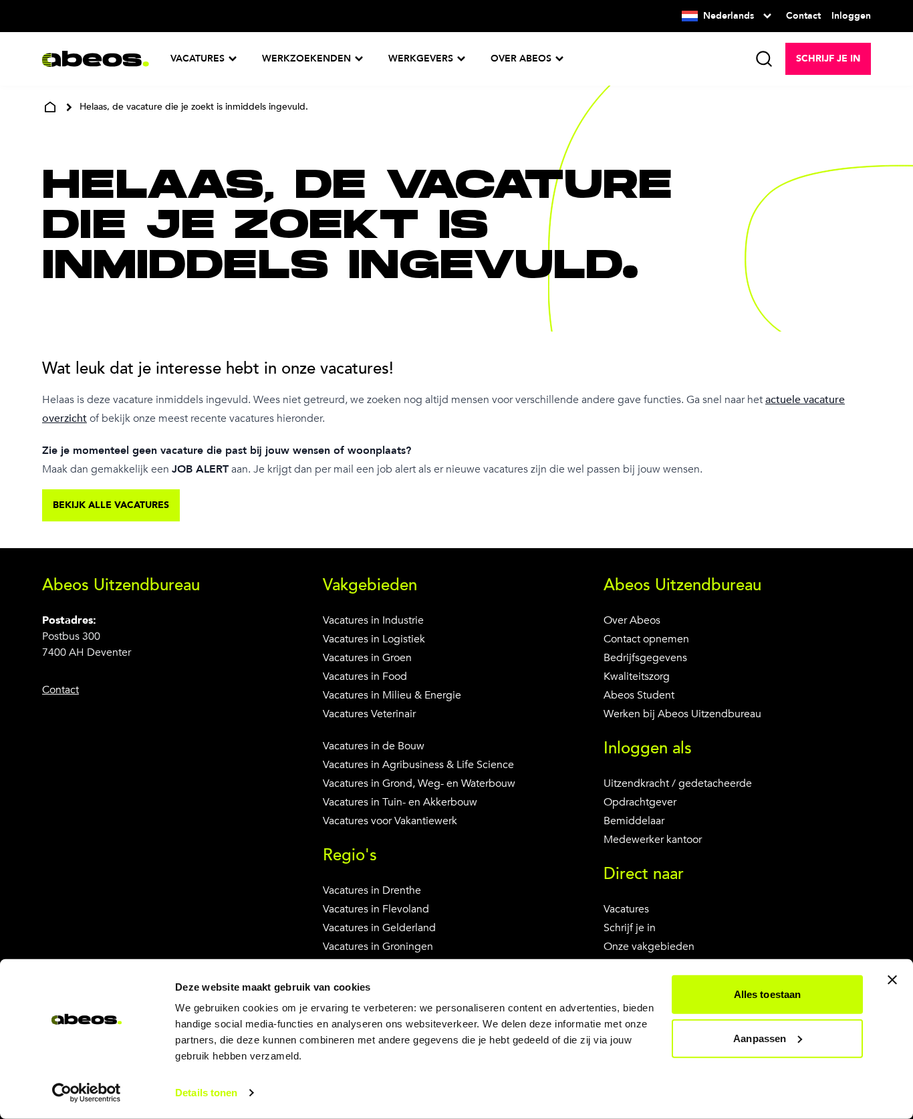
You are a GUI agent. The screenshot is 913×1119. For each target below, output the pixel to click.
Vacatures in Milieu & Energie (392, 695)
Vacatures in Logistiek (374, 639)
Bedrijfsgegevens (645, 657)
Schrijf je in (630, 927)
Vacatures (626, 909)
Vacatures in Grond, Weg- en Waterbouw (419, 783)
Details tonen (206, 1092)
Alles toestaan (767, 994)
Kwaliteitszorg (637, 676)
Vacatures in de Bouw (373, 746)
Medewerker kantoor (653, 839)
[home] (50, 107)
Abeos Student (639, 695)
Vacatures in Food (365, 676)
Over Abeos (632, 620)
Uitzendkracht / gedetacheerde (678, 783)
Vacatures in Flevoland (376, 909)
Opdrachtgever (640, 802)
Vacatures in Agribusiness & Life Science (418, 764)
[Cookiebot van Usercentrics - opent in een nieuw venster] (86, 1093)
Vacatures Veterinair (369, 714)
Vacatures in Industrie (373, 620)
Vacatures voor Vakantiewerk (390, 821)
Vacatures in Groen (367, 657)
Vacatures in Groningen (378, 946)
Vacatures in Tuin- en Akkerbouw (400, 802)
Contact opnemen (646, 639)
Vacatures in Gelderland (379, 927)
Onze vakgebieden (649, 946)
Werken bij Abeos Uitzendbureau (682, 714)
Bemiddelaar (634, 821)
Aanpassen (759, 1037)
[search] (764, 59)
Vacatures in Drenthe (372, 890)
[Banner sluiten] (892, 980)
